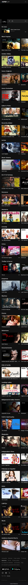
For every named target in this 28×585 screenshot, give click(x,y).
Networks (4, 560)
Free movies (17, 558)
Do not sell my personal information (11, 564)
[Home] (6, 1)
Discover (10, 558)
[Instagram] (3, 573)
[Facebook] (6, 573)
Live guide (4, 558)
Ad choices (17, 562)
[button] (14, 30)
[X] (9, 573)
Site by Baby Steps (22, 580)
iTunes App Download (6, 569)
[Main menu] (25, 2)
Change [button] (8, 575)
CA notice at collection (7, 562)
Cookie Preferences (14, 583)
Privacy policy (15, 560)
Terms (9, 560)
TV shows (23, 558)
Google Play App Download (16, 569)
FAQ (22, 562)
